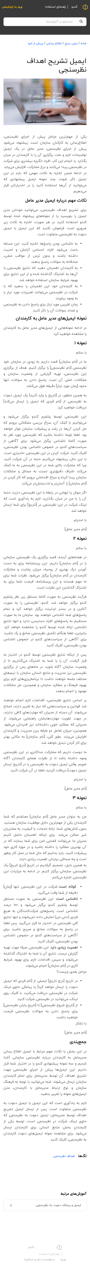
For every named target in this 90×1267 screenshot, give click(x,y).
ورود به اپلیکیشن (12, 7)
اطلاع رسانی (54, 43)
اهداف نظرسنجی (64, 1156)
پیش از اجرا (35, 43)
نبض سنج (71, 43)
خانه (84, 43)
